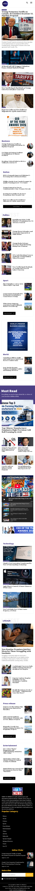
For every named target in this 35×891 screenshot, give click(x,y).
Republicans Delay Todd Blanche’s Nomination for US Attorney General (22, 221)
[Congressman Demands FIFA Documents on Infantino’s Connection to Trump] (28, 296)
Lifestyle (20, 464)
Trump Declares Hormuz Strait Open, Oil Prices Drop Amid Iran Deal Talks (9, 449)
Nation (3, 107)
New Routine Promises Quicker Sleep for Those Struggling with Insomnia (16, 651)
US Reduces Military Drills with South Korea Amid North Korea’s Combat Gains (13, 359)
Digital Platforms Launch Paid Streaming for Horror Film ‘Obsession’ (13, 770)
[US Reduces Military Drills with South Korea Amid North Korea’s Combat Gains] (28, 360)
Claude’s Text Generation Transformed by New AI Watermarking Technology (17, 564)
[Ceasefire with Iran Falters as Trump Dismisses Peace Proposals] (9, 460)
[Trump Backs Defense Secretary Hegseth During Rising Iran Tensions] (6, 246)
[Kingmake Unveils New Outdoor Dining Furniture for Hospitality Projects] (28, 729)
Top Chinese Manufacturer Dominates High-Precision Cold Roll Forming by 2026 (16, 430)
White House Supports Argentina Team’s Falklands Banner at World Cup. (12, 305)
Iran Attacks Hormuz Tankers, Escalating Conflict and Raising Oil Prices (12, 369)
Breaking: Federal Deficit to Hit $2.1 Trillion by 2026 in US (14, 162)
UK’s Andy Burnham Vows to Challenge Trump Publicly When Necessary (22, 256)
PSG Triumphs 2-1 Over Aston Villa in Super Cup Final (13, 284)
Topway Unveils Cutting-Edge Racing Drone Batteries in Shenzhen (13, 708)
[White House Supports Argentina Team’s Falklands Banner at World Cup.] (28, 306)
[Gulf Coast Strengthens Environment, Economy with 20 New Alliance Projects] (28, 719)
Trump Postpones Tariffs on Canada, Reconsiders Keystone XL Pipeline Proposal (17, 14)
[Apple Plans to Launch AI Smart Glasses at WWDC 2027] (17, 577)
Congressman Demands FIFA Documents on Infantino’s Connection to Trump (13, 295)
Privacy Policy (21, 879)
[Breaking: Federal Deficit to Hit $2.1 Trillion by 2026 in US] (30, 163)
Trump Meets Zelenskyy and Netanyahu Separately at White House (22, 233)
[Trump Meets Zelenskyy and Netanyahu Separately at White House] (6, 234)
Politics (4, 85)
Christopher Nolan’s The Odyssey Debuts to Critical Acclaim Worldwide (12, 760)
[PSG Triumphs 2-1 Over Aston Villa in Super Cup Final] (28, 286)
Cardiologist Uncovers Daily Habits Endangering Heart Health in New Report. (22, 667)
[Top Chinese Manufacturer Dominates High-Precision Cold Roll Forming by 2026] (17, 413)
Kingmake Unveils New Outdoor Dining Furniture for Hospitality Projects (13, 728)
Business (4, 9)
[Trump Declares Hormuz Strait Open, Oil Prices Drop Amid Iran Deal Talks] (9, 441)
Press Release (5, 425)
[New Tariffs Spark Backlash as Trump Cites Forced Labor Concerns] (17, 79)
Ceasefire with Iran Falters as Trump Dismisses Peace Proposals (7, 468)
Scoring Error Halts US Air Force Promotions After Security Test (14, 194)
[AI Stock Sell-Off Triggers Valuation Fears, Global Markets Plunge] (17, 57)
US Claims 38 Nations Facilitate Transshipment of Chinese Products (12, 154)
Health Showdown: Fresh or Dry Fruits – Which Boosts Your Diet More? (22, 691)
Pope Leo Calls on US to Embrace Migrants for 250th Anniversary (14, 110)
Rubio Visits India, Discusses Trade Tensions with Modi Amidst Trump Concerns (25, 449)
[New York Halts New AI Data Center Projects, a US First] (17, 600)
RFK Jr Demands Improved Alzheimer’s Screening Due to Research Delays (16, 176)
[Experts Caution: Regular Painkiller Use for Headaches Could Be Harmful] (6, 681)
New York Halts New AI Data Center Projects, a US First (15, 610)
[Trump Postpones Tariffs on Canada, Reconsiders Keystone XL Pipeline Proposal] (17, 28)
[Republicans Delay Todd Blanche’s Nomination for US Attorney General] (6, 222)
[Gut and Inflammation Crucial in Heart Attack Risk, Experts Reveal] (25, 460)
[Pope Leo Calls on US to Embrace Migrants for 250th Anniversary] (17, 101)
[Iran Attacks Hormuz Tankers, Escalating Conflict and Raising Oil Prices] (28, 370)
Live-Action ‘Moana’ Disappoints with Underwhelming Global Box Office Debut (12, 751)
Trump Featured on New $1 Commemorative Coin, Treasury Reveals (17, 188)
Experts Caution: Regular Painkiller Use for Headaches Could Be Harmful (21, 680)
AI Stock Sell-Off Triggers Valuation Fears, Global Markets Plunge (15, 67)
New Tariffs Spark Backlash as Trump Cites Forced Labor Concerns (16, 89)
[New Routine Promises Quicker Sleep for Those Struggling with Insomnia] (17, 635)
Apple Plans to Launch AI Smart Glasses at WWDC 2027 (17, 587)
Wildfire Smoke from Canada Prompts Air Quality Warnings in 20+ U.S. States (17, 182)
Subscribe (29, 874)
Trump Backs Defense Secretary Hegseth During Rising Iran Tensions (21, 244)
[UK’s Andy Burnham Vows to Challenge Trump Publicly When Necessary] (6, 258)
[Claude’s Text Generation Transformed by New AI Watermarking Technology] (17, 554)
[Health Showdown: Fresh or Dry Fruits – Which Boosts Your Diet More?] (6, 693)
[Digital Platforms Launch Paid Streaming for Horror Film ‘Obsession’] (28, 771)
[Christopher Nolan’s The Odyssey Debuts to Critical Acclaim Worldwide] (28, 761)
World (3, 445)
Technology (6, 561)
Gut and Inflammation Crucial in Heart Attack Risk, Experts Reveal (24, 467)
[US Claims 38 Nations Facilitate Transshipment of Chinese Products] (30, 155)
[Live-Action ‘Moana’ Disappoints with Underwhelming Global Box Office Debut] (28, 751)
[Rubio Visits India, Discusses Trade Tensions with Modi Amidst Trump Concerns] (25, 441)
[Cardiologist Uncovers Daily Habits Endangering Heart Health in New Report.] (6, 669)
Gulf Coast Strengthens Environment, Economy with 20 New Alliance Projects (13, 718)
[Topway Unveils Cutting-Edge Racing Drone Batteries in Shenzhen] (28, 709)
